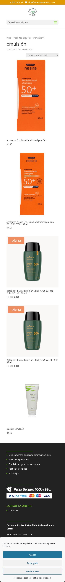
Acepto (32, 554)
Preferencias (32, 571)
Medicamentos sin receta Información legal (30, 454)
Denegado (32, 563)
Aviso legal (14, 473)
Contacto (13, 510)
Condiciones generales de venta (24, 464)
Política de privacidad (41, 578)
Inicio (8, 37)
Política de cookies (23, 578)
